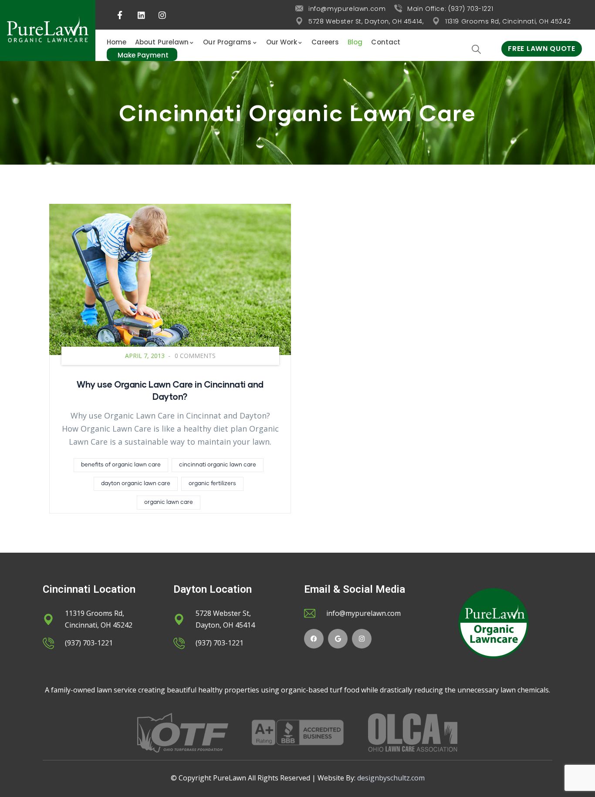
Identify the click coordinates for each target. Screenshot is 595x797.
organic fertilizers (212, 483)
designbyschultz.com (391, 778)
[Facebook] (314, 638)
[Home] (48, 30)
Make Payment (143, 55)
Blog (355, 42)
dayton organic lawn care (135, 483)
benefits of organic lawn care (121, 465)
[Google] (338, 638)
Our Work (282, 42)
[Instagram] (362, 638)
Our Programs (227, 42)
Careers (325, 42)
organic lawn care (168, 502)
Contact (385, 42)
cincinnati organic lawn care (217, 465)
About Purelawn (162, 42)
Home (116, 42)
